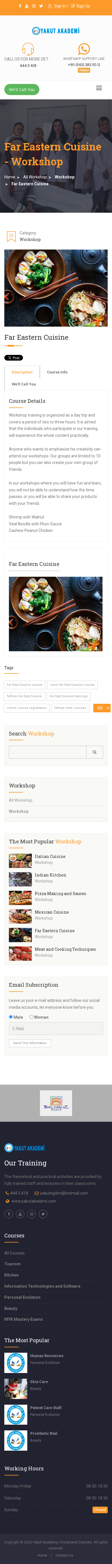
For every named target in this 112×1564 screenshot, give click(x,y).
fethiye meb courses (70, 708)
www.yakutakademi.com (33, 1201)
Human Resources (46, 1355)
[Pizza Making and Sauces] (22, 898)
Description (22, 372)
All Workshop (35, 177)
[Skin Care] (15, 1389)
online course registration (27, 708)
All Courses (14, 1253)
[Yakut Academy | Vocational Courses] (56, 30)
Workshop (64, 177)
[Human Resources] (15, 1363)
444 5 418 (19, 1193)
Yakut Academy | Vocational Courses (62, 1542)
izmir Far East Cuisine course (72, 685)
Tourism (12, 1264)
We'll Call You (22, 89)
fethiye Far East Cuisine (24, 696)
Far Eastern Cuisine (30, 184)
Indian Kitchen (50, 875)
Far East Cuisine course (25, 685)
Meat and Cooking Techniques (65, 949)
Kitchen (11, 1275)
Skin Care (39, 1381)
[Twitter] (41, 6)
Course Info (57, 372)
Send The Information (30, 1043)
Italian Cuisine (50, 856)
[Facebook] (20, 6)
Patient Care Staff (45, 1407)
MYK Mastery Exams (23, 1319)
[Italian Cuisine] (22, 861)
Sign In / (61, 6)
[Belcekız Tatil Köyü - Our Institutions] (56, 1102)
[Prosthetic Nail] (15, 1440)
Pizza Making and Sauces (60, 893)
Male (18, 1017)
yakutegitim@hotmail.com (64, 1193)
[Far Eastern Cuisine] (56, 613)
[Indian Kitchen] (22, 879)
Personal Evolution (22, 1297)
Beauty (10, 1308)
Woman (41, 1017)
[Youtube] (26, 6)
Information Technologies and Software (42, 1286)
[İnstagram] (34, 6)
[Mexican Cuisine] (22, 916)
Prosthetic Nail (43, 1433)
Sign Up (83, 6)
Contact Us (64, 1555)
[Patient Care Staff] (15, 1415)
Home (9, 177)
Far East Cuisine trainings (69, 696)
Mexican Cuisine (52, 912)
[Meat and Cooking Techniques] (22, 953)
